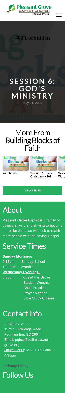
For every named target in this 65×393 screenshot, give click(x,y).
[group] (16, 166)
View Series (32, 190)
